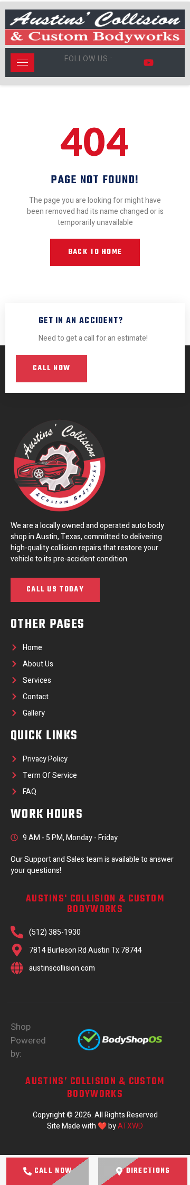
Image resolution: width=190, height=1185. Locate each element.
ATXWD (130, 1126)
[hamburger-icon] (22, 62)
